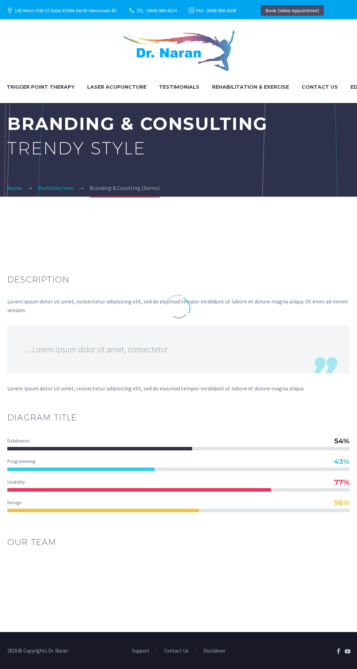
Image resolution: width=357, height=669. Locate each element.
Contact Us (320, 87)
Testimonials (179, 87)
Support (141, 651)
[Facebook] (338, 651)
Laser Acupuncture (116, 87)
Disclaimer (214, 651)
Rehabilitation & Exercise (250, 87)
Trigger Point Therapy (41, 87)
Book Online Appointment (292, 10)
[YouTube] (347, 651)
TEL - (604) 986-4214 (157, 10)
